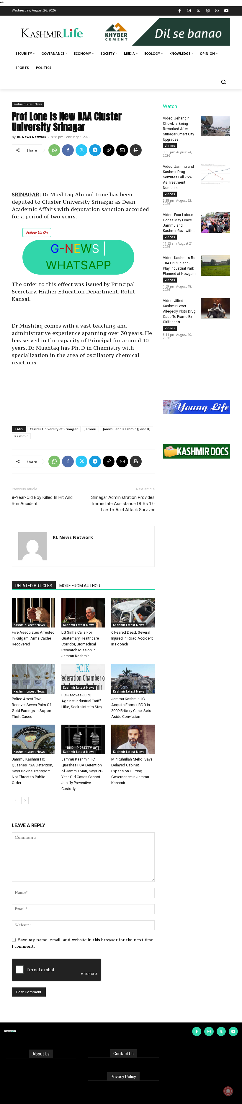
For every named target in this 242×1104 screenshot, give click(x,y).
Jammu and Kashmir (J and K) (127, 429)
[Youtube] (226, 11)
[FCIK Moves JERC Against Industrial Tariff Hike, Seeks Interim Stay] (83, 677)
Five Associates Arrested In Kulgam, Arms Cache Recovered (33, 638)
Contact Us (123, 1053)
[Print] (136, 150)
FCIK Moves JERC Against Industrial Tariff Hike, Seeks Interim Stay (81, 701)
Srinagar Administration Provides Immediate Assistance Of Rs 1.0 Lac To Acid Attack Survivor (123, 503)
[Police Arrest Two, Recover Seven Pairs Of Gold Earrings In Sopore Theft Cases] (33, 679)
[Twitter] (198, 11)
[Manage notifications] (228, 1091)
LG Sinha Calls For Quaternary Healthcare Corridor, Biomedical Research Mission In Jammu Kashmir (80, 644)
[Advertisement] (83, 176)
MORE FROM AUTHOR (79, 585)
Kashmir (21, 436)
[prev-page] (15, 800)
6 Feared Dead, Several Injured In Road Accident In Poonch (132, 638)
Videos (170, 146)
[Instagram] (189, 11)
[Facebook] (180, 11)
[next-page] (25, 800)
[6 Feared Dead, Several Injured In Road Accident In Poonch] (133, 612)
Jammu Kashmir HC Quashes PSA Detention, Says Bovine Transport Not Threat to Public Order (32, 771)
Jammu (90, 429)
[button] (223, 82)
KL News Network (31, 137)
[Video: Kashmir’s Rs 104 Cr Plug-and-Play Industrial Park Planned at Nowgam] (215, 265)
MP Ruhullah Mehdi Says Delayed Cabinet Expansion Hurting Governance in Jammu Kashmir (132, 771)
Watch (170, 106)
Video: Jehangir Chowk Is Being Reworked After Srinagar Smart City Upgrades (178, 129)
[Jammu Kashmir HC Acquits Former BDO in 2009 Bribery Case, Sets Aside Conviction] (133, 679)
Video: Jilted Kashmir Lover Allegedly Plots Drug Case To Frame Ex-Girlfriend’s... (179, 311)
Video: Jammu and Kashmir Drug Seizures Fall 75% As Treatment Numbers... (178, 177)
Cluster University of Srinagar (54, 429)
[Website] (208, 11)
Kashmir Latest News (28, 104)
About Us (41, 1054)
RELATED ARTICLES (33, 585)
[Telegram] (95, 150)
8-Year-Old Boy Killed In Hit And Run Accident (42, 500)
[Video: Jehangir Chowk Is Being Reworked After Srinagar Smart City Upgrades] (215, 126)
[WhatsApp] (217, 11)
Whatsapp (78, 265)
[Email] (122, 150)
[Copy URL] (109, 150)
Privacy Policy (123, 1076)
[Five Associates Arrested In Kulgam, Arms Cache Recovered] (33, 612)
